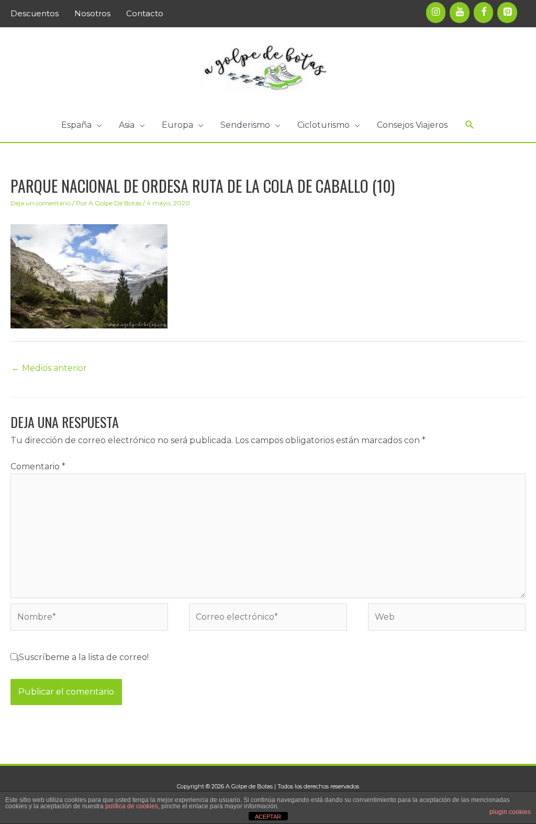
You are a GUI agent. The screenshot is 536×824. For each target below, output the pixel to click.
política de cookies (131, 806)
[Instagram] (436, 12)
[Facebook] (484, 12)
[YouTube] (460, 12)
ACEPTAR (268, 817)
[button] (81, 125)
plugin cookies (510, 812)
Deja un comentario (40, 203)
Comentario (37, 466)
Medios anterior (49, 368)
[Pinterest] (507, 12)
